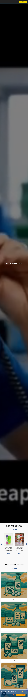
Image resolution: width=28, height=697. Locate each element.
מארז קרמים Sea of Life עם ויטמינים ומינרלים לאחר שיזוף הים (8, 548)
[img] (19, 539)
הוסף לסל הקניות (18, 556)
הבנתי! (23, 1)
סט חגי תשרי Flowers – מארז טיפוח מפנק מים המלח (19, 548)
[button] (27, 690)
